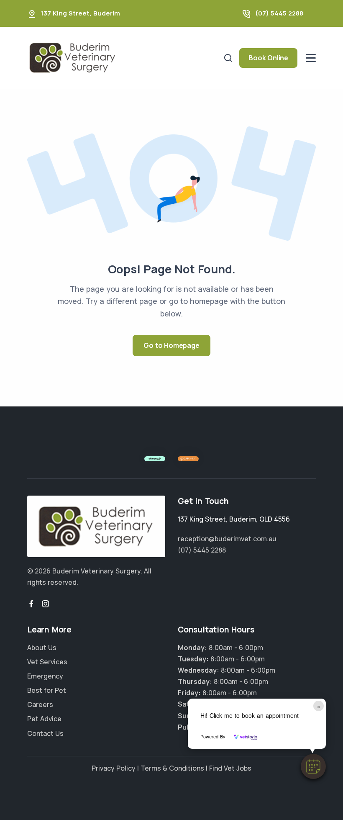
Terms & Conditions (172, 768)
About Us (41, 647)
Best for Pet (46, 690)
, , (234, 519)
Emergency (45, 676)
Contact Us (45, 733)
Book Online (268, 57)
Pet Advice (44, 718)
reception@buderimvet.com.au (227, 538)
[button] (313, 766)
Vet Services (47, 661)
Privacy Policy (114, 768)
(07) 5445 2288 (279, 13)
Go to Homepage (171, 345)
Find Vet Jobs (230, 768)
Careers (40, 704)
